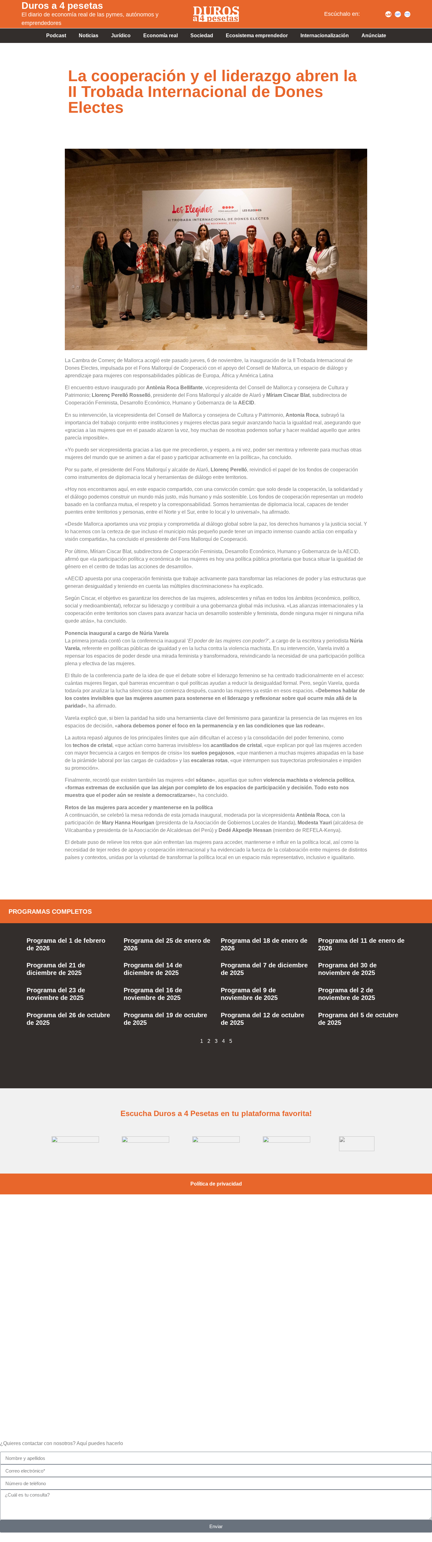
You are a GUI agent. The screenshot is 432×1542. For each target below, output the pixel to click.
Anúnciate (373, 35)
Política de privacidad (216, 1183)
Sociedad (201, 35)
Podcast (56, 35)
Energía (216, 1348)
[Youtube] (379, 14)
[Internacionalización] (216, 1372)
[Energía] (216, 1327)
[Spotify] (369, 14)
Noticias (88, 35)
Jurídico (121, 35)
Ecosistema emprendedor (257, 35)
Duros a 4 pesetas (62, 5)
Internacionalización (324, 35)
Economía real (160, 35)
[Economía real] (216, 1237)
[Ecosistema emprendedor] (216, 1282)
